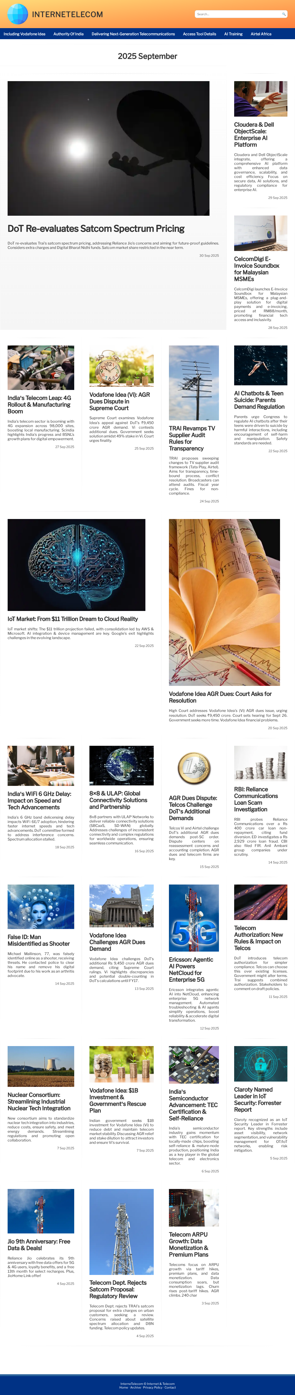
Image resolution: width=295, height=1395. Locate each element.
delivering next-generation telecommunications (133, 34)
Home (123, 1387)
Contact (170, 1387)
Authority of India (68, 34)
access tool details (199, 34)
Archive (135, 1387)
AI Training (233, 34)
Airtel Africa (261, 34)
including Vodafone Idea (24, 34)
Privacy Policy (152, 1387)
